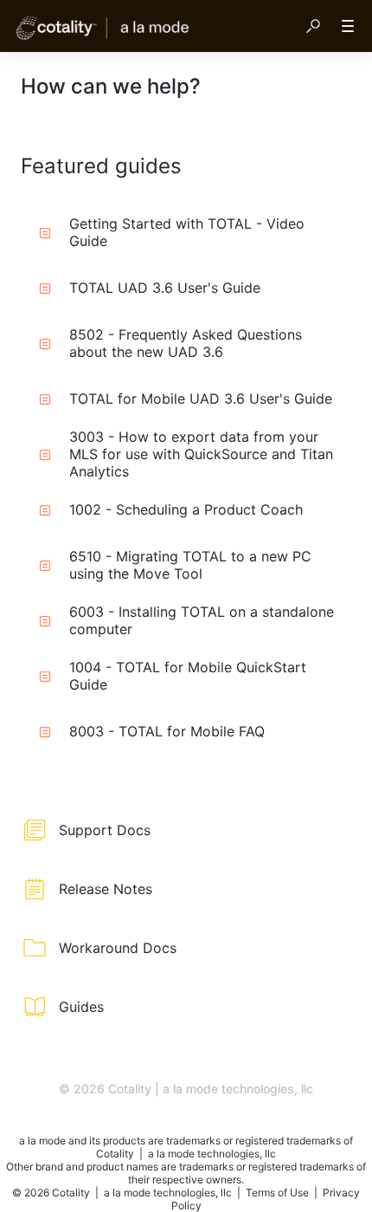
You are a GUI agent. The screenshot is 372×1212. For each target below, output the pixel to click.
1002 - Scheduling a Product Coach (186, 509)
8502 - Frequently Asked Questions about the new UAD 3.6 (185, 343)
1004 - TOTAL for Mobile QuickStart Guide (187, 675)
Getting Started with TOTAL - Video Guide (187, 232)
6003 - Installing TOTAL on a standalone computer (201, 620)
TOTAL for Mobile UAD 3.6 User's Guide (200, 398)
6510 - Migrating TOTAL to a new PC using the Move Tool (190, 564)
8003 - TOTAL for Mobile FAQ (167, 731)
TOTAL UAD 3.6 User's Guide (164, 287)
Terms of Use (278, 1192)
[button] (313, 26)
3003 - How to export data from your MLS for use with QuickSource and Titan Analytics (201, 454)
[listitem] (186, 830)
